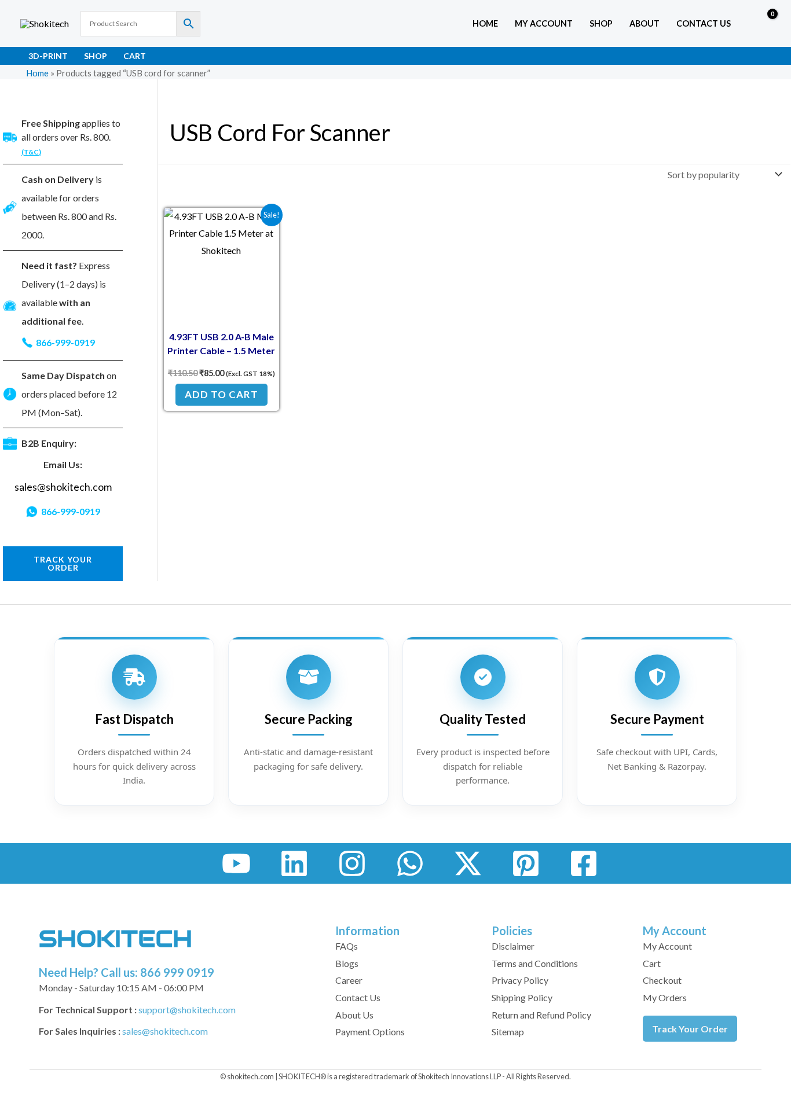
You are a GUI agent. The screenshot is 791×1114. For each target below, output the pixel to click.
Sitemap (508, 1031)
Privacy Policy (520, 980)
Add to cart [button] (221, 394)
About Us (354, 1014)
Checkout (662, 980)
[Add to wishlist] (261, 225)
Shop (601, 23)
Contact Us (703, 23)
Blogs (346, 963)
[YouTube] (236, 863)
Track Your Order (690, 1028)
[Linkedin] (294, 863)
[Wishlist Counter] (742, 23)
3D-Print (48, 56)
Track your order (63, 563)
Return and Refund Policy (541, 1014)
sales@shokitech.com (63, 487)
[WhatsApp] (409, 863)
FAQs (346, 945)
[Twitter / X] (467, 863)
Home (485, 23)
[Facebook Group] (583, 863)
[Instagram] (352, 863)
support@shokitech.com (187, 1009)
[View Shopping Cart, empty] (764, 23)
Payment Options (370, 1031)
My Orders (665, 997)
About (644, 23)
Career (348, 980)
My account (544, 23)
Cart (134, 56)
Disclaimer (513, 945)
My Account (667, 945)
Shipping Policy (522, 997)
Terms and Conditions (535, 963)
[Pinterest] (525, 863)
